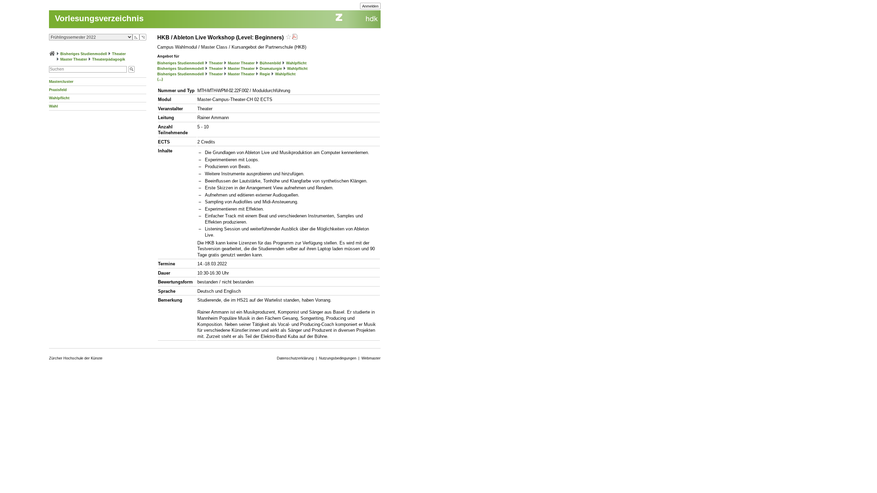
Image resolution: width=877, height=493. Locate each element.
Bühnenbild (270, 63)
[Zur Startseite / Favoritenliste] (52, 54)
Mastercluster (61, 81)
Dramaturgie (271, 68)
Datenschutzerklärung (295, 358)
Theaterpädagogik (108, 59)
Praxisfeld (58, 90)
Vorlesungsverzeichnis (99, 18)
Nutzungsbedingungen (337, 358)
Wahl (53, 106)
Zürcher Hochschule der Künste (75, 358)
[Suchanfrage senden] (131, 69)
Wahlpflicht (59, 98)
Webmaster (371, 358)
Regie (265, 74)
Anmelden (370, 6)
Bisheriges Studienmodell (83, 54)
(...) (160, 79)
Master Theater (73, 59)
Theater (119, 54)
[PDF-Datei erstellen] (294, 37)
